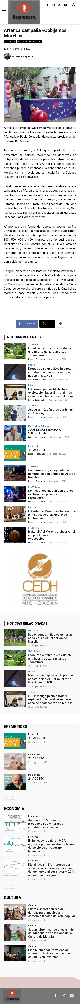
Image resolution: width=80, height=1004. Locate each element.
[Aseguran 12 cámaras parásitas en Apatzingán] (15, 413)
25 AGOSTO (36, 758)
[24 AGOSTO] (15, 782)
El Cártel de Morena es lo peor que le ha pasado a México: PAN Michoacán (52, 514)
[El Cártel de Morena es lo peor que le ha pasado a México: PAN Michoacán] (15, 514)
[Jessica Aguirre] (8, 56)
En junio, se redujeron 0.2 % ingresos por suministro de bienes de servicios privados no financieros (51, 846)
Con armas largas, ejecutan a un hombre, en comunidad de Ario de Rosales (51, 473)
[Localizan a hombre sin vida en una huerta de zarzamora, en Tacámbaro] (15, 351)
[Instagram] (53, 5)
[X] (59, 5)
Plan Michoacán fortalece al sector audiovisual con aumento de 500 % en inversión (50, 953)
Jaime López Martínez (38, 437)
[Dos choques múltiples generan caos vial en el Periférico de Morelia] (15, 637)
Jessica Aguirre (24, 56)
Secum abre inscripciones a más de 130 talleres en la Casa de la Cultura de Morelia (51, 933)
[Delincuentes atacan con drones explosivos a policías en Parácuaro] (15, 494)
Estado (31, 365)
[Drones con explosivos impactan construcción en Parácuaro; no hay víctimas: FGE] (15, 372)
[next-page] (12, 797)
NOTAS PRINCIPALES (29, 41)
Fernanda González (37, 379)
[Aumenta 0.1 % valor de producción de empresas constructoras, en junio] (15, 823)
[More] (60, 324)
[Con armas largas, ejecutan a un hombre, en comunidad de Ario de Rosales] (15, 473)
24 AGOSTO (36, 778)
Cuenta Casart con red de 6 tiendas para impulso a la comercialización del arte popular (51, 912)
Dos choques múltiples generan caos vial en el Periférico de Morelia (50, 638)
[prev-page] (6, 797)
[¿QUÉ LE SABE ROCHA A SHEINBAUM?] (15, 433)
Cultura (32, 905)
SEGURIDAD (34, 344)
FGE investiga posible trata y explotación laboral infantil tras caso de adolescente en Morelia (50, 392)
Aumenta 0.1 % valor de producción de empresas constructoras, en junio (45, 823)
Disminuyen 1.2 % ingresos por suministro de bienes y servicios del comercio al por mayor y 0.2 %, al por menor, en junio (51, 870)
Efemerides (34, 446)
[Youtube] (65, 5)
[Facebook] (47, 5)
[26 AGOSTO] (15, 453)
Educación (33, 528)
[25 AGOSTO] (15, 761)
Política (32, 507)
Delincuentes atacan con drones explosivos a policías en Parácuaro (50, 494)
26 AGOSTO (36, 450)
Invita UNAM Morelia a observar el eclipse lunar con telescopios (51, 535)
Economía (33, 816)
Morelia (10, 41)
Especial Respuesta (36, 359)
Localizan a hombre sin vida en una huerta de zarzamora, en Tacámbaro (49, 351)
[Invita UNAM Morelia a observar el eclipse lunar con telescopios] (15, 535)
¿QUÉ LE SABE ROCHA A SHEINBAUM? (44, 431)
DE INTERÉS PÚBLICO (39, 426)
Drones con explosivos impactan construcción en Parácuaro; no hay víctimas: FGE (50, 372)
